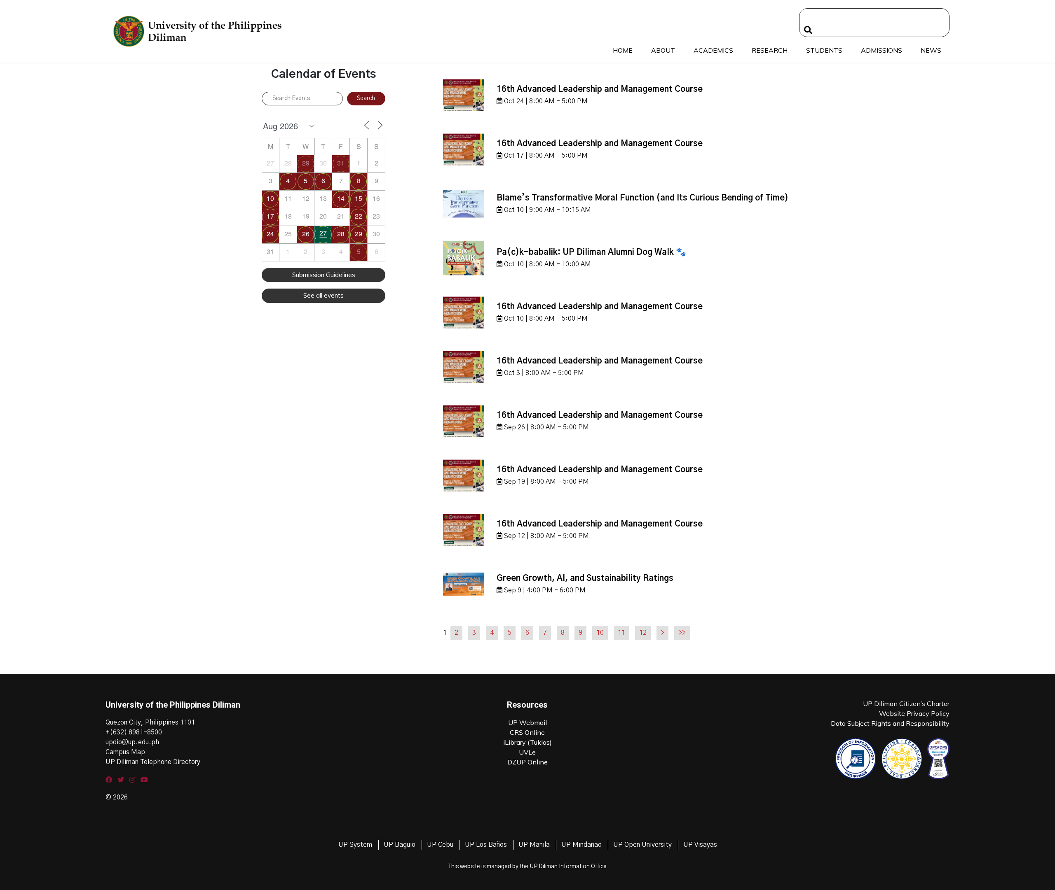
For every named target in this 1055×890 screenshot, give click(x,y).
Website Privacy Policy (914, 713)
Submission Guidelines (323, 275)
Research (770, 50)
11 (621, 632)
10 (270, 198)
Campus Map (125, 752)
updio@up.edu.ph (132, 742)
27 (323, 233)
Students (824, 50)
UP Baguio (399, 844)
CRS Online (527, 732)
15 (358, 198)
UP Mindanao (581, 844)
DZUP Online (527, 762)
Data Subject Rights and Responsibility (890, 723)
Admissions (881, 50)
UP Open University (642, 844)
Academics (713, 50)
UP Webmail (527, 722)
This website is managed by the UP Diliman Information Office (527, 866)
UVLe (527, 752)
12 (643, 632)
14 (341, 198)
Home (623, 50)
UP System (355, 844)
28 (341, 233)
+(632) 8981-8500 (134, 732)
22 (358, 216)
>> (682, 632)
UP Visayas (700, 844)
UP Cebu (440, 844)
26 (305, 233)
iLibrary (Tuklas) (527, 742)
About (663, 50)
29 (305, 163)
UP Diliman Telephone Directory (153, 762)
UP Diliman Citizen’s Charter (906, 703)
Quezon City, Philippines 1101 (150, 722)
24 (270, 233)
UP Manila (534, 844)
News (931, 50)
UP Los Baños (486, 844)
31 (341, 163)
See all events (323, 295)
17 (270, 216)
